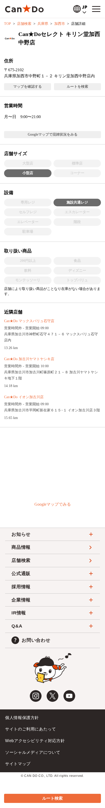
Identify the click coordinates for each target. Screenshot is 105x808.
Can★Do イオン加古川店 (24, 397)
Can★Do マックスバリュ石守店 (29, 321)
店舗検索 (24, 24)
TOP (7, 24)
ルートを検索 (77, 86)
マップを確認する (27, 86)
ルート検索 (52, 798)
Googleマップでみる (52, 504)
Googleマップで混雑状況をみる (52, 134)
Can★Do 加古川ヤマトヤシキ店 (29, 359)
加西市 (59, 24)
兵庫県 (42, 24)
